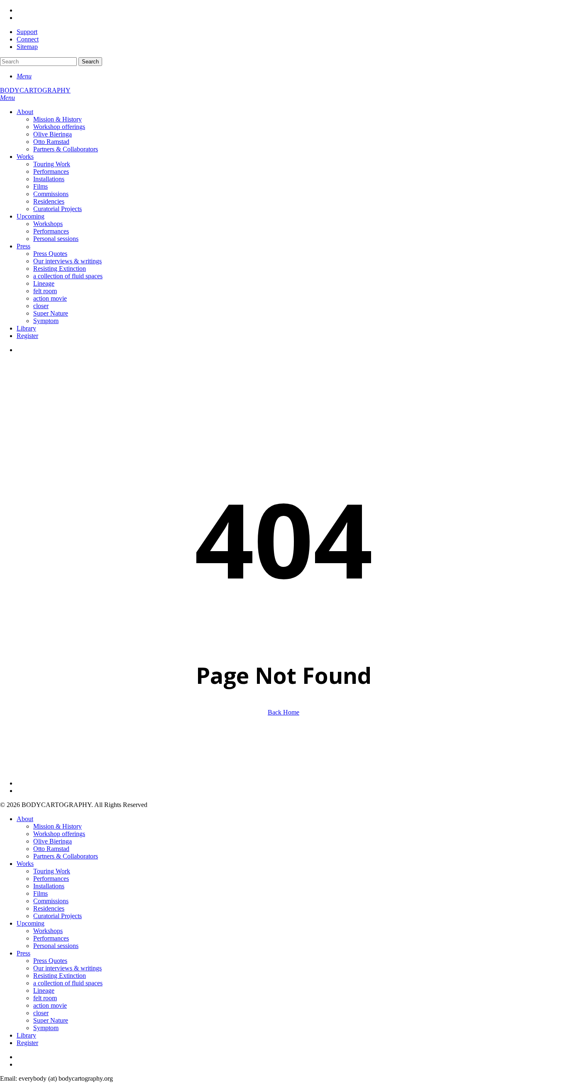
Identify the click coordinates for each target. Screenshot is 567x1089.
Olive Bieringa (52, 841)
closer (41, 1012)
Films (40, 893)
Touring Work (51, 871)
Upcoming (30, 923)
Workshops (48, 930)
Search (90, 61)
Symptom (46, 1027)
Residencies (48, 908)
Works (25, 863)
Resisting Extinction (59, 975)
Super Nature (50, 1020)
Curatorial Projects (57, 915)
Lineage (43, 990)
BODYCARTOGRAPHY (35, 90)
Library (26, 1035)
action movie (50, 1005)
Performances (51, 878)
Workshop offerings (59, 833)
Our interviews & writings (67, 968)
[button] (24, 76)
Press (23, 953)
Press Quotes (50, 960)
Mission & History (57, 826)
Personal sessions (55, 945)
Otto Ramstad (51, 848)
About (25, 818)
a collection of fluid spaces (68, 983)
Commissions (50, 900)
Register (27, 1042)
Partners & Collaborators (65, 856)
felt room (45, 997)
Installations (48, 886)
